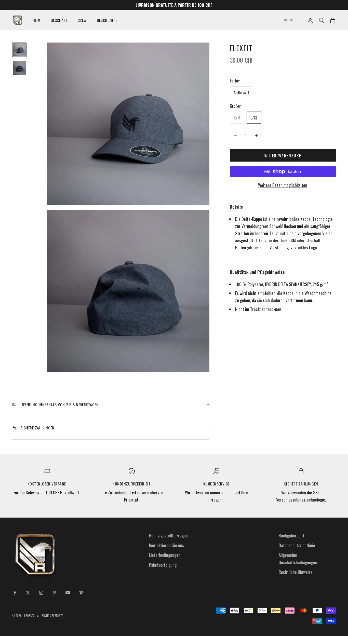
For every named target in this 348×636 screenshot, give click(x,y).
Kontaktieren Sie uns (166, 545)
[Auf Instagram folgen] (41, 592)
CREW (82, 20)
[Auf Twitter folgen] (28, 592)
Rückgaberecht (291, 535)
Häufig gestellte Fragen (168, 535)
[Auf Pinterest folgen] (54, 592)
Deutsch (289, 20)
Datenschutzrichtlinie (297, 545)
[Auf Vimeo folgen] (81, 592)
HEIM (37, 20)
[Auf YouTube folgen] (67, 592)
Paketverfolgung (163, 565)
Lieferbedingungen (164, 555)
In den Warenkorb (283, 156)
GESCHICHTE (107, 20)
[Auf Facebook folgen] (14, 592)
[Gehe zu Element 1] (19, 50)
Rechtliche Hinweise (296, 572)
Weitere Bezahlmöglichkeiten (282, 185)
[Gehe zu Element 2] (19, 68)
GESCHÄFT (59, 20)
